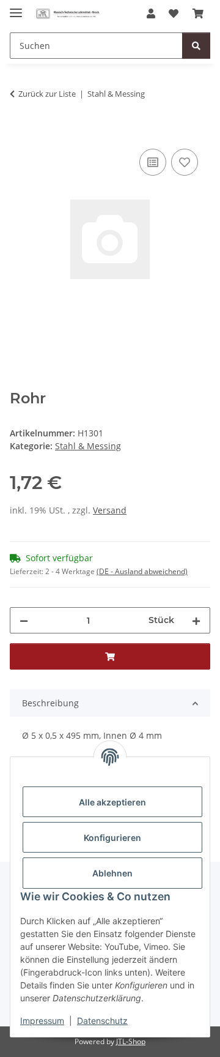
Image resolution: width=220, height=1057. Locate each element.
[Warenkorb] (198, 13)
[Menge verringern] (23, 620)
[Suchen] (196, 45)
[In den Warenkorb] (19, 132)
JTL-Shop (130, 1041)
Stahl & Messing (88, 446)
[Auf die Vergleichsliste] (152, 162)
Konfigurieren (112, 837)
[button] (151, 13)
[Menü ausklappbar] (16, 7)
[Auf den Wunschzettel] (184, 162)
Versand (110, 510)
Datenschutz (102, 1020)
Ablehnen (112, 873)
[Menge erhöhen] (196, 620)
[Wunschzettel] (173, 13)
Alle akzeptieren (112, 802)
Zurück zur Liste (47, 93)
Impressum (42, 1020)
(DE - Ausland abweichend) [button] (142, 571)
